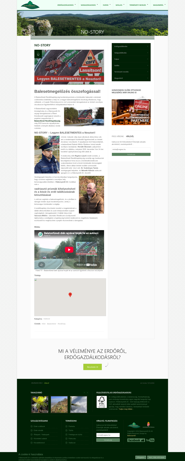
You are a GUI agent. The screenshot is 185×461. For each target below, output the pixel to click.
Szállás (117, 7)
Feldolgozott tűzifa (75, 435)
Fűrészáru (72, 439)
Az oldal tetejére (147, 383)
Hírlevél (130, 136)
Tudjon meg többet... (126, 409)
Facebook (136, 440)
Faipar (104, 7)
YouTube (149, 440)
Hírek (43, 324)
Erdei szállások (39, 426)
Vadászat (46, 319)
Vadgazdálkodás (87, 7)
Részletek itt (92, 366)
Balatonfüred (51, 324)
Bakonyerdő (131, 436)
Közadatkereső (39, 443)
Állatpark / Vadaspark (41, 435)
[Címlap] (30, 5)
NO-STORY (42, 45)
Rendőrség (61, 324)
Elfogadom (140, 457)
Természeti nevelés (136, 7)
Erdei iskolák (38, 430)
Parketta (72, 426)
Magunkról (157, 7)
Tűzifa (71, 430)
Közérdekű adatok (40, 439)
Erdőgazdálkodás (64, 7)
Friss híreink (118, 136)
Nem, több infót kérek (156, 457)
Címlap (46, 383)
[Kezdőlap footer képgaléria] (40, 413)
